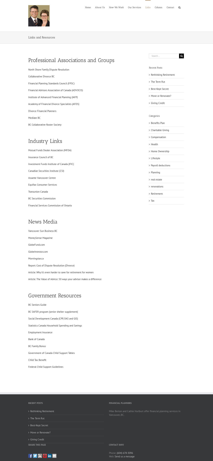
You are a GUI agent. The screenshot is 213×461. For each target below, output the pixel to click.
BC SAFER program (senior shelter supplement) (53, 311)
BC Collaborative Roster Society (44, 124)
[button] (179, 7)
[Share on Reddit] (40, 456)
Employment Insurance (40, 332)
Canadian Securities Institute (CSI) (46, 170)
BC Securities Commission (42, 198)
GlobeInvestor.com (38, 251)
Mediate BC (34, 117)
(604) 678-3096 (125, 453)
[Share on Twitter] (35, 456)
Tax (152, 200)
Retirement (157, 193)
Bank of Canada (36, 339)
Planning (155, 172)
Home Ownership (160, 151)
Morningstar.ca (36, 258)
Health (154, 144)
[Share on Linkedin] (50, 456)
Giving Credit (158, 103)
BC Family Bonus (37, 346)
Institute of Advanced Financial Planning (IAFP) (53, 97)
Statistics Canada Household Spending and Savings (55, 325)
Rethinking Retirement (163, 74)
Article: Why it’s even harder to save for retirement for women (61, 272)
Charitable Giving (160, 130)
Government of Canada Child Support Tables (51, 353)
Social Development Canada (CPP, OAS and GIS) (53, 318)
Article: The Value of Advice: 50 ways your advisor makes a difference (65, 279)
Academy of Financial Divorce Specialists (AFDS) (53, 104)
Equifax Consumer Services (42, 184)
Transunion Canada (38, 191)
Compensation (158, 137)
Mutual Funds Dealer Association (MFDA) (49, 150)
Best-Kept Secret (160, 88)
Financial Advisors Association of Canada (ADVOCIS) (55, 90)
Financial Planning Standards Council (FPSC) (51, 83)
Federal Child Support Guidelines (45, 366)
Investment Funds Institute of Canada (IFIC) (51, 164)
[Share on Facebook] (30, 456)
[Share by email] (54, 456)
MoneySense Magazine (40, 237)
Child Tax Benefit (37, 360)
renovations (157, 186)
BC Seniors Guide (37, 304)
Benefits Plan (158, 123)
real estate (156, 179)
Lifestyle (155, 158)
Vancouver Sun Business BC (42, 230)
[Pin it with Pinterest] (45, 456)
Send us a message (125, 456)
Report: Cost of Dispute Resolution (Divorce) (51, 265)
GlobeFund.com (36, 244)
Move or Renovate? (161, 95)
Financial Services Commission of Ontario (50, 205)
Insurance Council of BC (40, 157)
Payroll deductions (160, 165)
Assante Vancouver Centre (42, 177)
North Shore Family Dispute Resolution (48, 69)
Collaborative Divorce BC (41, 76)
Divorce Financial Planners (42, 111)
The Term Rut (158, 81)
